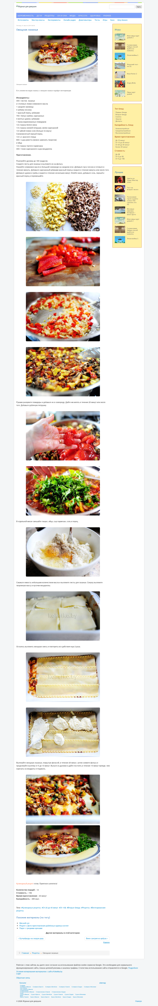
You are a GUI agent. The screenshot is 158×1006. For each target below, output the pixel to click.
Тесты (97, 20)
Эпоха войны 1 (132, 55)
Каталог (23, 982)
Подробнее (133, 968)
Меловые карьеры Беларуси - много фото (131, 212)
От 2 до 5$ (120, 156)
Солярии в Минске (25, 987)
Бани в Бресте (45, 997)
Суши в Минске (24, 994)
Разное (107, 15)
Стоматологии (24, 990)
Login (18, 974)
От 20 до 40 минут (50, 907)
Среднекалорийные (123, 130)
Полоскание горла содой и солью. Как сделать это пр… (132, 200)
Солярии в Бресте (38, 987)
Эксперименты (54, 20)
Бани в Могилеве (78, 997)
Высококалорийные (123, 133)
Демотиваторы (85, 20)
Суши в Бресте (35, 994)
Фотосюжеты (23, 20)
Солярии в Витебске (51, 987)
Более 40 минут (122, 147)
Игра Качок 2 (132, 73)
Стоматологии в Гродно (59, 992)
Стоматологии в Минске (27, 992)
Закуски (118, 119)
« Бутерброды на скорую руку (30, 938)
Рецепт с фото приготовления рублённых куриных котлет (44, 925)
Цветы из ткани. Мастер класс (132, 180)
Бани (21, 996)
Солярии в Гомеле (64, 987)
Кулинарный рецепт (24, 883)
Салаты (118, 116)
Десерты (119, 121)
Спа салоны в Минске (26, 989)
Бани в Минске (34, 997)
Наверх (106, 942)
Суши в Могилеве (80, 994)
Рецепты (49, 15)
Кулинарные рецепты (31, 907)
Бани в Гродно (67, 997)
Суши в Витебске (47, 994)
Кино (112, 20)
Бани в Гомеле (24, 997)
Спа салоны (23, 988)
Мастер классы (38, 20)
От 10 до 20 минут (122, 142)
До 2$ (118, 154)
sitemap (102, 982)
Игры (105, 20)
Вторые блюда (74, 907)
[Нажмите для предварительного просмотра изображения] (63, 58)
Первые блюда (121, 112)
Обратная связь (23, 978)
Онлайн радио (70, 20)
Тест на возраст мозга (132, 188)
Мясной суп (24, 923)
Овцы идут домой (131, 93)
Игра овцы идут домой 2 (133, 36)
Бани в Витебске (56, 997)
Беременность (26, 15)
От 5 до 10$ (120, 158)
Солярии (22, 985)
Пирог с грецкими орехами (30, 928)
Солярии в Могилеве (90, 987)
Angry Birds (131, 83)
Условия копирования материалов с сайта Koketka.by (39, 971)
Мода (72, 15)
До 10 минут (120, 140)
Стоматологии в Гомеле (43, 992)
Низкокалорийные (122, 128)
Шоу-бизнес (123, 20)
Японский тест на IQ (132, 65)
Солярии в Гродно (77, 987)
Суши (21, 993)
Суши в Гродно (69, 994)
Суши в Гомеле (58, 994)
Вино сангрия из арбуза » (97, 938)
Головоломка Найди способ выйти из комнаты (132, 48)
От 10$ (63, 907)
